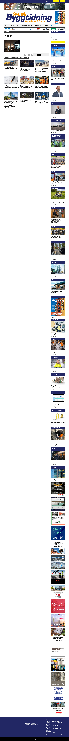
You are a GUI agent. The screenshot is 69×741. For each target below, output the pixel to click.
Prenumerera (56, 1)
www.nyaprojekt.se (28, 720)
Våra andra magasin (27, 25)
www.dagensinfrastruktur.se (30, 723)
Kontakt (47, 25)
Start (5, 25)
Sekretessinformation (46, 739)
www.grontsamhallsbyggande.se (31, 724)
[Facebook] (29, 54)
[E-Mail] (32, 54)
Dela (35, 54)
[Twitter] (25, 54)
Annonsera (62, 1)
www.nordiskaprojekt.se (29, 722)
